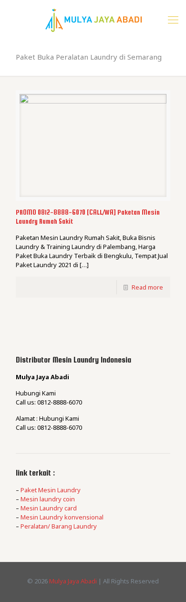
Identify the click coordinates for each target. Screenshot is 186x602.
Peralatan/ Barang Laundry (59, 526)
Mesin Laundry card (49, 508)
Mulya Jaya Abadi (73, 581)
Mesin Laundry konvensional (62, 517)
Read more (147, 287)
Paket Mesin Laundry (51, 490)
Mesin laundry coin (48, 499)
